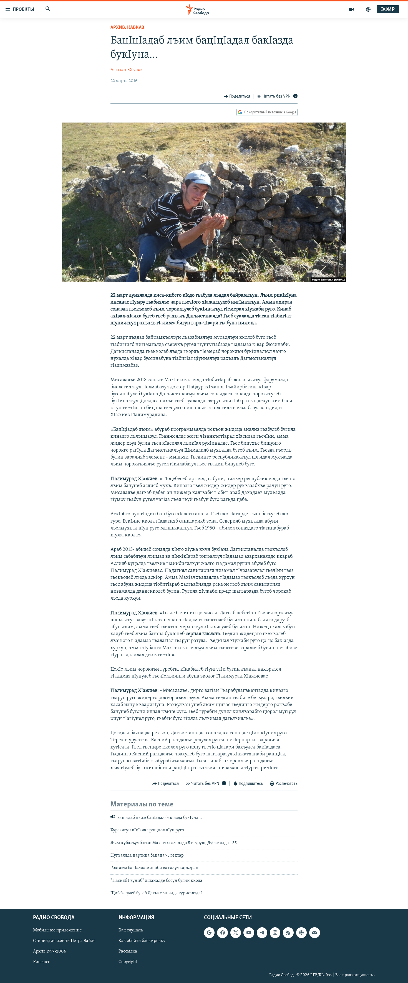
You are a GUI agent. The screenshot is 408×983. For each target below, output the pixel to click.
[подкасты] (368, 9)
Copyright (128, 962)
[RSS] (288, 932)
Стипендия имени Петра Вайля (64, 941)
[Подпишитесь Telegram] (262, 932)
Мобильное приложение (57, 930)
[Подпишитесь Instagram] (275, 932)
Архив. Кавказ (127, 27)
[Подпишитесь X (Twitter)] (235, 932)
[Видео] (351, 9)
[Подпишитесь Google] (209, 932)
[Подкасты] (301, 932)
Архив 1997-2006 (49, 951)
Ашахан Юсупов (126, 70)
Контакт (41, 962)
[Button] (237, 96)
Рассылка (128, 951)
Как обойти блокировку (142, 941)
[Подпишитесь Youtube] (248, 932)
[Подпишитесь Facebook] (222, 932)
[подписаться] (314, 932)
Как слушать (131, 930)
